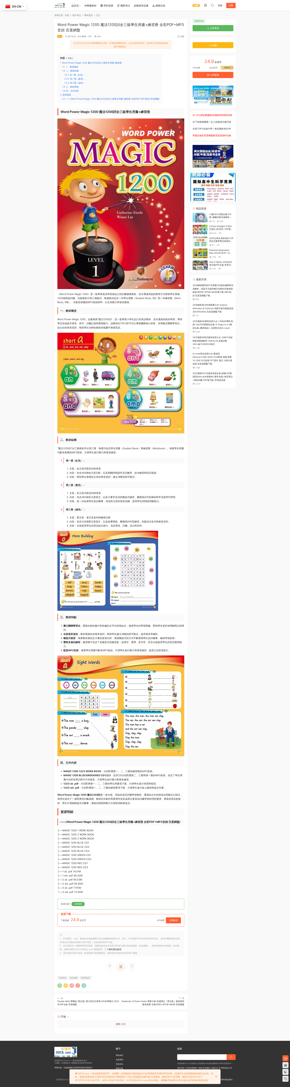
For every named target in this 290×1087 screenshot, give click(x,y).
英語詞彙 (73, 978)
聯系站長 (119, 1068)
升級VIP (227, 67)
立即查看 (78, 904)
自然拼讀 (62, 978)
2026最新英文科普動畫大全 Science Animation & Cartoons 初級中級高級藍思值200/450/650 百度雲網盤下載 (213, 308)
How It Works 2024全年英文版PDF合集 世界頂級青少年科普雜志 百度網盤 (221, 265)
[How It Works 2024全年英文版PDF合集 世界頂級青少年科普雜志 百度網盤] (200, 265)
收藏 (214, 45)
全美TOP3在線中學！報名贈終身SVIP (212, 128)
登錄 (123, 1024)
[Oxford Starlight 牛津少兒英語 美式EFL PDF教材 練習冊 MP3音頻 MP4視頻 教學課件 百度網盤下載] (200, 229)
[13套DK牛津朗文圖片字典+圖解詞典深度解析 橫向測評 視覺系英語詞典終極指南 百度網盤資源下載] (200, 217)
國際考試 (125, 5)
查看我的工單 (226, 1068)
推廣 (182, 36)
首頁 (76, 5)
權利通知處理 (115, 949)
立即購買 (173, 920)
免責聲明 (119, 1059)
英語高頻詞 (85, 978)
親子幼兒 (72, 36)
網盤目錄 (160, 5)
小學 (89, 36)
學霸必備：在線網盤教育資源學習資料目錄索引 (73, 1067)
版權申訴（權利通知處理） (223, 1079)
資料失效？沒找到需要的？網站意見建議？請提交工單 (199, 1068)
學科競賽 (108, 5)
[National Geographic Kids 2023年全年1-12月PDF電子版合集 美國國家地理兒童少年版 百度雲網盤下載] (200, 253)
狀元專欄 (82, 36)
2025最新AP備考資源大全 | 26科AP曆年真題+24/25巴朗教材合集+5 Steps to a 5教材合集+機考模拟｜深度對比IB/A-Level (213, 324)
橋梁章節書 (142, 5)
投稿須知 (119, 1064)
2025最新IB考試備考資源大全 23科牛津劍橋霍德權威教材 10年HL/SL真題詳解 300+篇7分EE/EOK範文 (212, 340)
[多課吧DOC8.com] (59, 5)
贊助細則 (119, 1055)
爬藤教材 (92, 5)
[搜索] (212, 5)
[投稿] (205, 5)
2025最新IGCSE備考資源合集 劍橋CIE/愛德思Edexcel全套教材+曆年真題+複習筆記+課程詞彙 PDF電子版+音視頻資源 (213, 376)
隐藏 (70, 58)
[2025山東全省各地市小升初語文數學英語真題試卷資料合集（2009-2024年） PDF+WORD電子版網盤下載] (200, 241)
